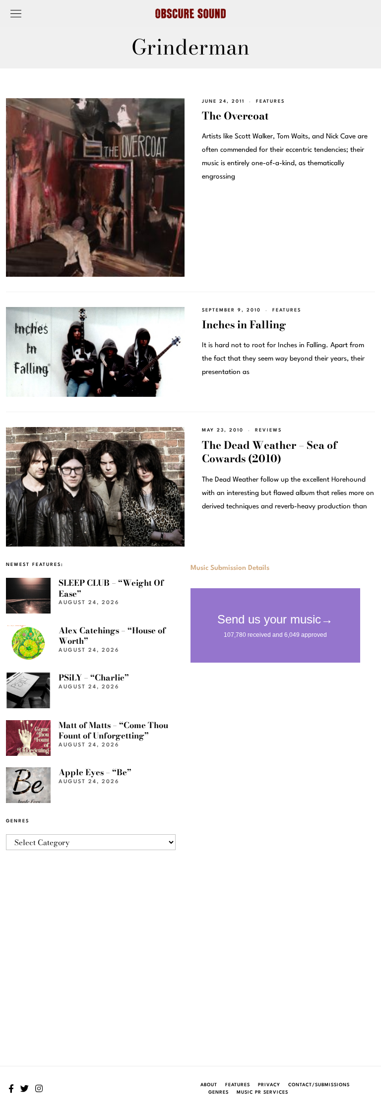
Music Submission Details (229, 567)
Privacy (269, 1085)
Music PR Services (262, 1092)
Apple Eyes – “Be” (95, 772)
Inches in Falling (244, 324)
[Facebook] (11, 1089)
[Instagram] (39, 1089)
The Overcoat (235, 115)
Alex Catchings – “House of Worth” (112, 635)
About (208, 1085)
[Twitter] (24, 1089)
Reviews (268, 430)
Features (270, 101)
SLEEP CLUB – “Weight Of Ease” (111, 588)
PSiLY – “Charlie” (94, 677)
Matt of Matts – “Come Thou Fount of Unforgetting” (113, 730)
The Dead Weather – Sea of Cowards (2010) (269, 451)
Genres (218, 1092)
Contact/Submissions (319, 1085)
